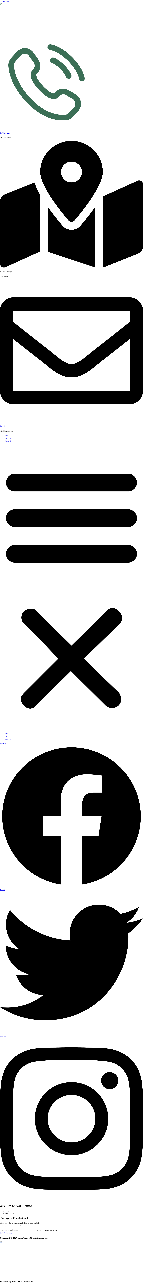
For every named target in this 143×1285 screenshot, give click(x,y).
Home (6, 435)
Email (2, 426)
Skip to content (5, 1)
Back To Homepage (6, 1233)
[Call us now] (44, 128)
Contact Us (7, 441)
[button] (71, 587)
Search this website (6, 1230)
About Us (7, 438)
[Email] (71, 421)
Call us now (5, 133)
